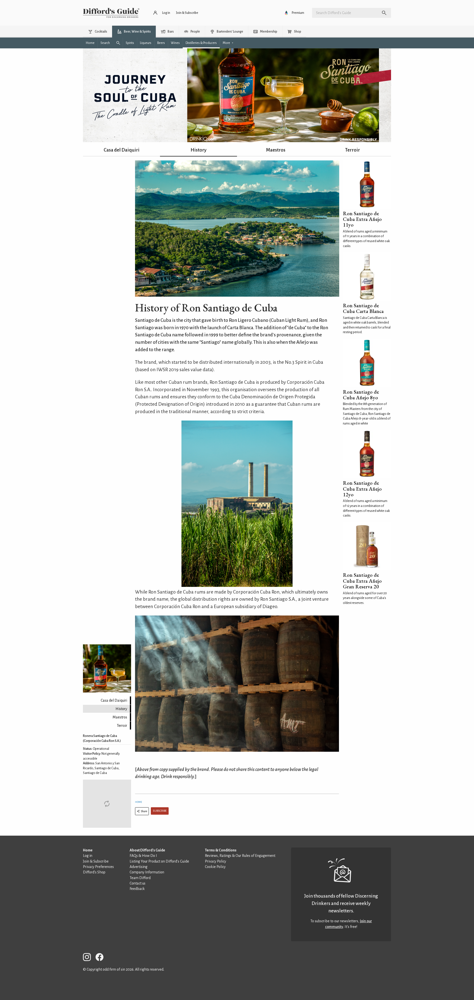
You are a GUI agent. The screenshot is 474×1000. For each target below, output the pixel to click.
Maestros (275, 150)
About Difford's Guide (147, 850)
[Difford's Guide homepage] (111, 13)
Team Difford (140, 878)
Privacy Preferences (98, 867)
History (198, 150)
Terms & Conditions (221, 850)
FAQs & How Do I (143, 856)
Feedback (137, 889)
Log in (87, 856)
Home (138, 802)
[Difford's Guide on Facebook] (101, 958)
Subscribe (160, 810)
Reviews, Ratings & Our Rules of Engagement (240, 856)
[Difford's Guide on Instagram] (89, 958)
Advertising (138, 867)
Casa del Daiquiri (121, 150)
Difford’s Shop (94, 872)
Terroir (352, 150)
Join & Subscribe (96, 861)
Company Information (147, 872)
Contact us (137, 883)
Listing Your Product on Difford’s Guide (159, 861)
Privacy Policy (215, 861)
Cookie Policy (215, 867)
